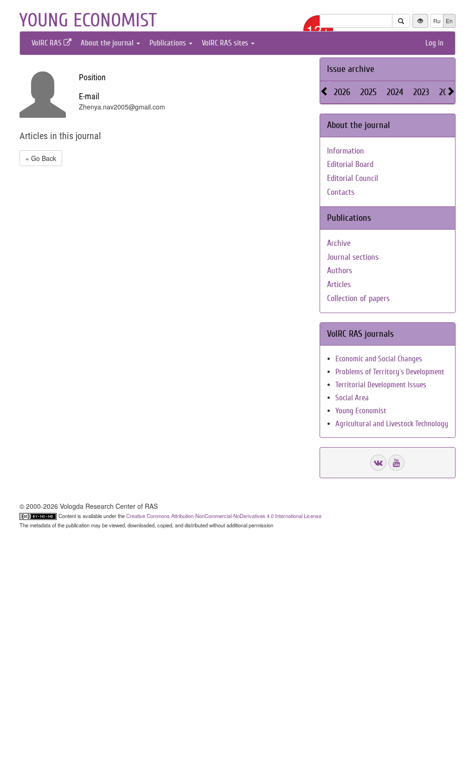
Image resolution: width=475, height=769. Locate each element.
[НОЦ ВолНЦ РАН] (378, 463)
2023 (421, 92)
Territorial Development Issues (380, 384)
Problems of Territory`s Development (389, 371)
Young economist (88, 20)
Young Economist (360, 410)
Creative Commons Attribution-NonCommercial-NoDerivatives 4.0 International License (223, 515)
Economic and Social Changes (378, 358)
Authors (339, 271)
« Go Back (41, 158)
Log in (434, 42)
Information (345, 151)
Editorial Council (352, 178)
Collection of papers (358, 298)
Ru (437, 21)
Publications (168, 42)
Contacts (340, 192)
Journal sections (353, 257)
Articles (339, 284)
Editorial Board (350, 164)
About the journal (108, 42)
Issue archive (350, 69)
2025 (368, 92)
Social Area (352, 397)
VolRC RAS (48, 42)
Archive (339, 243)
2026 (342, 92)
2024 (395, 92)
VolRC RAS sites (226, 42)
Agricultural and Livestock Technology (391, 423)
